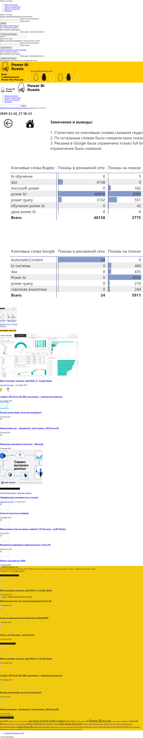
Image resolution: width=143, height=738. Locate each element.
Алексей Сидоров (7, 385)
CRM (9, 721)
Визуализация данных (51, 724)
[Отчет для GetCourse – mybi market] (5, 630)
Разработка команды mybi (14, 733)
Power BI (95, 720)
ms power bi (35, 720)
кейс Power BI (25, 726)
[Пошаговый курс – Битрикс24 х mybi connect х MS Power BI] (4, 424)
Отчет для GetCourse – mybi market (17, 635)
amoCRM (4, 721)
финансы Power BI (50, 729)
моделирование (68, 727)
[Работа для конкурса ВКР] (4, 556)
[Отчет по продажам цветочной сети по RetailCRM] (5, 614)
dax (13, 721)
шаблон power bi (77, 729)
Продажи (85, 724)
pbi (87, 721)
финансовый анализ (38, 729)
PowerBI (106, 720)
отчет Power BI (122, 727)
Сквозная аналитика (96, 724)
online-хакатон (81, 721)
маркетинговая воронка (56, 727)
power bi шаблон (21, 724)
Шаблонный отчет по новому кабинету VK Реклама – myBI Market (33, 529)
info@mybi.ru (20, 571)
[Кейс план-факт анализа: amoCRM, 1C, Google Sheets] (39, 376)
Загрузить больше (7, 716)
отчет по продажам (134, 727)
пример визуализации (15, 729)
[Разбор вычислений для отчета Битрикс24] (4, 408)
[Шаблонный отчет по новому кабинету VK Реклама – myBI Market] (4, 525)
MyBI (45, 721)
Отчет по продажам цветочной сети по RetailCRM (24, 618)
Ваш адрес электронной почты (32, 32)
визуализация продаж (9, 727)
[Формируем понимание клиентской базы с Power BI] (4, 540)
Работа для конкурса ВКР (12, 560)
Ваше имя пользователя (30, 19)
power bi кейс (10, 724)
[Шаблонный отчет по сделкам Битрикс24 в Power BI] (16, 597)
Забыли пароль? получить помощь (13, 50)
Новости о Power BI (12, 9)
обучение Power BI (107, 727)
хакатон (58, 729)
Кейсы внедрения (11, 5)
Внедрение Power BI (71, 723)
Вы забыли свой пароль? (9, 26)
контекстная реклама (41, 727)
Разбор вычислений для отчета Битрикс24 (20, 412)
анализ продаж (110, 724)
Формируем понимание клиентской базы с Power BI (25, 545)
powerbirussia (125, 721)
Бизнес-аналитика (34, 724)
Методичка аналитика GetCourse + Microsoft (21, 444)
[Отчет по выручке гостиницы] (4, 509)
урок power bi (29, 729)
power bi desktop (115, 721)
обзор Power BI (79, 727)
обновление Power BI (91, 727)
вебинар (130, 724)
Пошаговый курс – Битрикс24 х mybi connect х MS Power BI (29, 428)
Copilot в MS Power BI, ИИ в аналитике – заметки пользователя (31, 396)
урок (23, 729)
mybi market (71, 721)
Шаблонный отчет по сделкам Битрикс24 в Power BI (25, 601)
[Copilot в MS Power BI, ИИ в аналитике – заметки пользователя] (4, 392)
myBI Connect (57, 720)
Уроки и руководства (12, 7)
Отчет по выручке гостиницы (14, 513)
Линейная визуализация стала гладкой (19, 497)
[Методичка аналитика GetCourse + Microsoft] (4, 440)
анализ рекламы (122, 724)
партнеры (4, 729)
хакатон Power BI (66, 729)
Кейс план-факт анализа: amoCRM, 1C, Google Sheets (26, 381)
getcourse (16, 721)
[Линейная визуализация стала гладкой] (16, 493)
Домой (2, 108)
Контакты (8, 11)
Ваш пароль (25, 21)
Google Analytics (24, 721)
